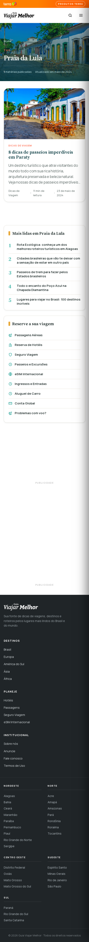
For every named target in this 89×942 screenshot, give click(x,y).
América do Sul (14, 664)
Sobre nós (11, 744)
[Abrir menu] (81, 15)
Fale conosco (13, 758)
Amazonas (55, 808)
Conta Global (25, 403)
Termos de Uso (14, 766)
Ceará (8, 808)
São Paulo (54, 886)
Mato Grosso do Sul (17, 886)
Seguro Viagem (26, 354)
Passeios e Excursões (31, 364)
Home (7, 41)
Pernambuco (12, 827)
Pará (51, 815)
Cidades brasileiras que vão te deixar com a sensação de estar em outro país (48, 260)
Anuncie (9, 751)
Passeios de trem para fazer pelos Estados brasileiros (42, 274)
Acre (51, 796)
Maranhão (10, 815)
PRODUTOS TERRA (70, 3)
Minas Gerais (56, 874)
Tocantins (54, 833)
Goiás (8, 874)
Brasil (7, 649)
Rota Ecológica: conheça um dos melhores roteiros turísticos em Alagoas (47, 247)
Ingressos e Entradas (31, 384)
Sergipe (9, 846)
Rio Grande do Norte (18, 840)
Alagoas (9, 796)
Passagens (12, 708)
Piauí (7, 833)
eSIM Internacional (29, 374)
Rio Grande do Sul (16, 914)
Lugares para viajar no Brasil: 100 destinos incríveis (48, 301)
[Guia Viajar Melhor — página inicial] (19, 15)
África (8, 679)
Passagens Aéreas (28, 335)
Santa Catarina (14, 920)
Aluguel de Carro (28, 393)
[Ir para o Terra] (10, 4)
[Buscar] (70, 15)
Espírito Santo (57, 867)
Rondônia (54, 821)
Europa (9, 657)
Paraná (8, 908)
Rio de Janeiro (57, 880)
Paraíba (9, 821)
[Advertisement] (44, 454)
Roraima (53, 827)
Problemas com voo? (30, 413)
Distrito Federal (14, 867)
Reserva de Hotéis (28, 345)
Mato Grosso (13, 880)
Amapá (52, 802)
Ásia (7, 671)
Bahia (7, 802)
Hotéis (8, 700)
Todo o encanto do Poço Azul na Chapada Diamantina (41, 288)
